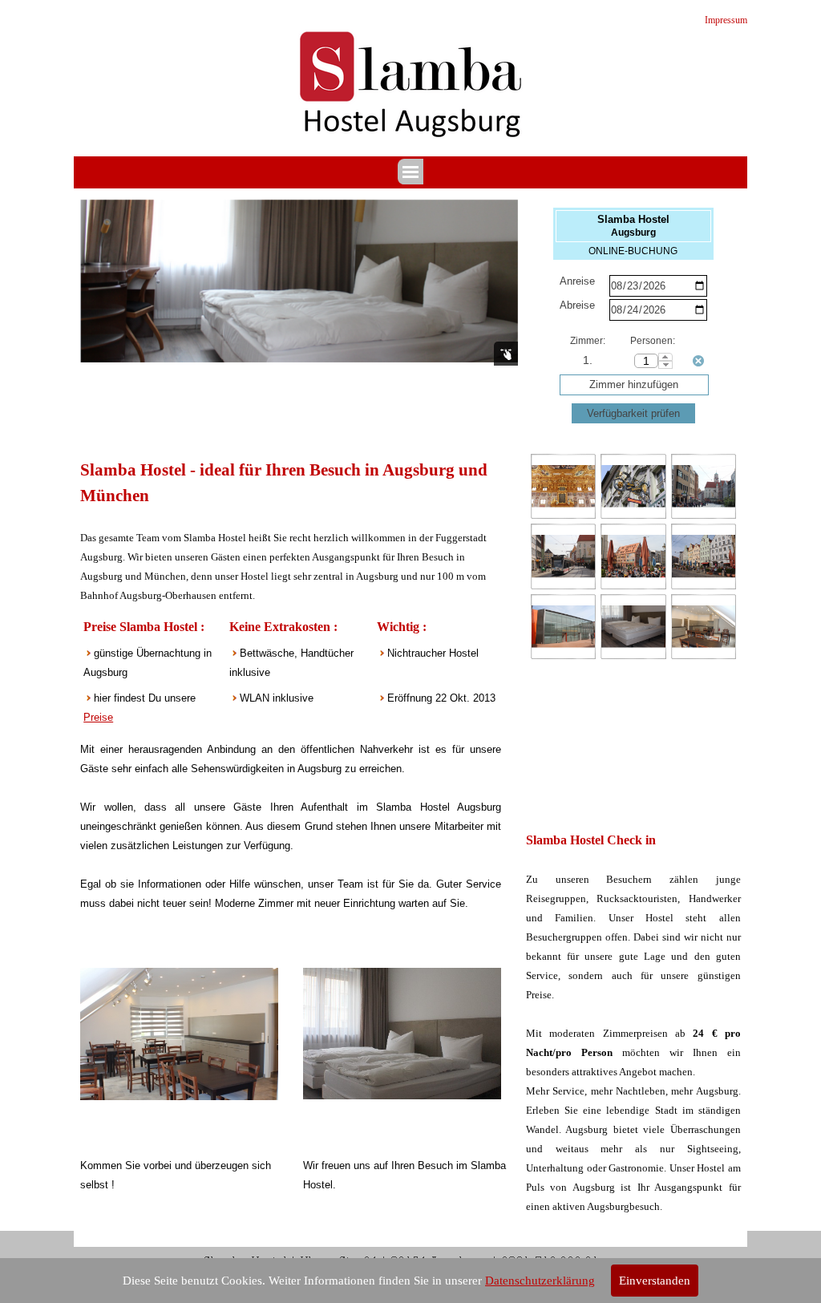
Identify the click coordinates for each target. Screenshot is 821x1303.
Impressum (726, 20)
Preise (98, 717)
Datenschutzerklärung (540, 1280)
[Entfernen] (698, 360)
